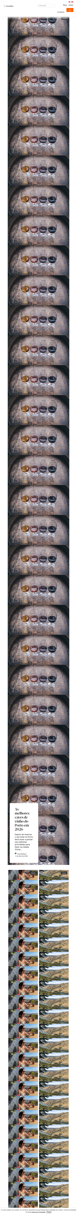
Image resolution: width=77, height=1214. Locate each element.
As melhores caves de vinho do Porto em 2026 (22, 819)
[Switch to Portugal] (72, 2)
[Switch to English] (69, 2)
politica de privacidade (38, 1212)
